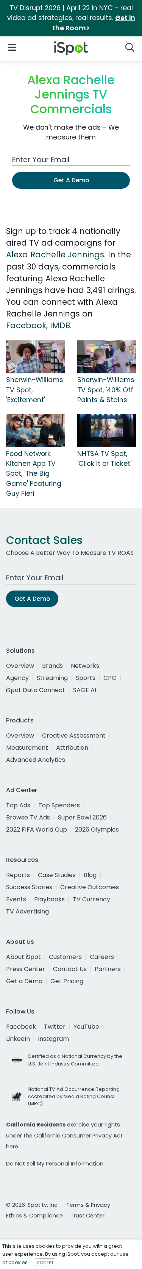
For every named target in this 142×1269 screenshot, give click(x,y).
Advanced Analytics (35, 759)
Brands (52, 665)
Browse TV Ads (28, 817)
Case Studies (57, 875)
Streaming (52, 678)
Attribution (72, 747)
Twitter (55, 1026)
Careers (102, 957)
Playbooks (49, 899)
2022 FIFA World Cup (36, 829)
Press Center (25, 969)
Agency (17, 678)
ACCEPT (45, 1263)
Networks (85, 665)
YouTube (86, 1026)
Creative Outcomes (89, 887)
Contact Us (70, 969)
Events (16, 899)
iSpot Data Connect (35, 690)
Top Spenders (59, 805)
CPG (110, 678)
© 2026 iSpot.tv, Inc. (32, 1205)
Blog (90, 875)
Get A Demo (71, 180)
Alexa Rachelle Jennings (55, 254)
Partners (108, 969)
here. (12, 1146)
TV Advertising (27, 911)
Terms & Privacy (88, 1205)
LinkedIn (18, 1038)
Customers (65, 957)
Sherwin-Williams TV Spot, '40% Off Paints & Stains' (105, 389)
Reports (18, 875)
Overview (20, 665)
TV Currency (91, 899)
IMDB (60, 325)
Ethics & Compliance (34, 1215)
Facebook (26, 325)
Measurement (27, 747)
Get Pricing (66, 981)
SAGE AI (84, 690)
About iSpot (23, 957)
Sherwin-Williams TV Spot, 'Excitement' (34, 389)
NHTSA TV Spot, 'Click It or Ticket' (104, 458)
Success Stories (29, 887)
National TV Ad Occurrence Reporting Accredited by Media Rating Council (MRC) (74, 1096)
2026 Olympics (97, 829)
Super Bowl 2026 (82, 817)
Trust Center (87, 1215)
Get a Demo (24, 981)
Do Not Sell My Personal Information (54, 1163)
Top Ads (18, 805)
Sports (85, 678)
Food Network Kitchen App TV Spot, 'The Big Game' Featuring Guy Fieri (33, 473)
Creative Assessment (74, 735)
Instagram (53, 1038)
